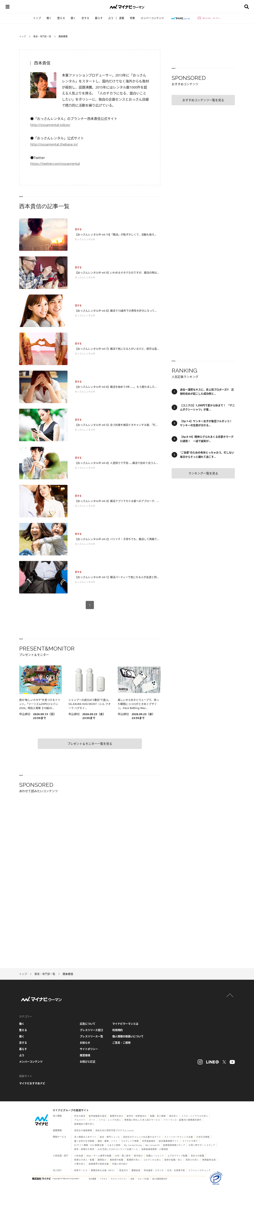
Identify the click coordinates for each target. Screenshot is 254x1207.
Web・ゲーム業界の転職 (98, 1155)
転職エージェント (155, 1155)
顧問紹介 (102, 1159)
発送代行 (123, 1170)
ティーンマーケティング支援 (178, 1137)
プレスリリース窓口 (91, 1030)
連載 (121, 18)
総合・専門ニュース (110, 1137)
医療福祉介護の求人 (84, 1124)
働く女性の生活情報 (84, 1141)
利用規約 (117, 1030)
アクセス (103, 1178)
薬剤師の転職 (116, 1159)
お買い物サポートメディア (202, 1145)
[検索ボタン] (246, 6)
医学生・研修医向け (137, 1116)
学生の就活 (79, 1116)
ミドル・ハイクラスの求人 (194, 1116)
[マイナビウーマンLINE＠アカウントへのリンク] (212, 1062)
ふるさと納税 (113, 1145)
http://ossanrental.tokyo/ (50, 125)
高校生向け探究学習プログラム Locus (114, 1130)
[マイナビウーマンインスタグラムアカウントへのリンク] (200, 1062)
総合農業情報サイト (169, 1141)
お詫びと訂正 (87, 1061)
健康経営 (135, 1170)
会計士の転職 (197, 1155)
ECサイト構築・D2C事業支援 (89, 1145)
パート (92, 1119)
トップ (37, 18)
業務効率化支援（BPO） (103, 1170)
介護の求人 (79, 1163)
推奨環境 (85, 1055)
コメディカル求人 (152, 1159)
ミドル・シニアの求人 (110, 1119)
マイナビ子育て (190, 1141)
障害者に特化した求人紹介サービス (142, 1119)
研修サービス (81, 1170)
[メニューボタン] (7, 6)
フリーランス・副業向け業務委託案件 (182, 1119)
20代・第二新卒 (123, 1155)
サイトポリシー (89, 1049)
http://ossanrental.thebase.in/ (54, 144)
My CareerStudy (133, 1145)
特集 (132, 18)
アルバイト (79, 1119)
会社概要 (92, 1178)
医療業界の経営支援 (99, 1163)
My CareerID (152, 1145)
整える (61, 18)
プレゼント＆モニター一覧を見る (89, 744)
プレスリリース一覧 (91, 1036)
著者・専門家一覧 (42, 36)
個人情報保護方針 (159, 1178)
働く (49, 18)
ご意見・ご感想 (121, 1042)
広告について (87, 1023)
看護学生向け (116, 1116)
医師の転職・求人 (173, 1159)
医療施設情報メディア (174, 1145)
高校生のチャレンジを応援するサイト (142, 1137)
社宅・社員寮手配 (176, 1170)
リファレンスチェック (199, 1170)
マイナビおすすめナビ (32, 1083)
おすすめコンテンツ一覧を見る (203, 100)
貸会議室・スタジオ (154, 1170)
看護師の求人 (133, 1159)
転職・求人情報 (158, 1116)
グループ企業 (143, 1178)
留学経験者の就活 (98, 1116)
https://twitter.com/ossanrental (55, 163)
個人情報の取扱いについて (128, 1036)
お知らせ (85, 1042)
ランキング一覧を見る (203, 473)
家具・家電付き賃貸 (84, 1149)
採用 (132, 1178)
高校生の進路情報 (83, 1130)
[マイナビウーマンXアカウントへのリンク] (224, 1062)
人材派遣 (78, 1155)
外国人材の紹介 (120, 1163)
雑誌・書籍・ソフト (108, 1141)
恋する (85, 18)
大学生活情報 (203, 1137)
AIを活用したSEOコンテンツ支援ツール (118, 1149)
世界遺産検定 (148, 1141)
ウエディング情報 (130, 1141)
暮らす (99, 18)
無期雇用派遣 (209, 1159)
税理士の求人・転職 (84, 1159)
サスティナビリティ (119, 1178)
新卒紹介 (138, 1155)
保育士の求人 (192, 1159)
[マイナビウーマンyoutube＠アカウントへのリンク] (232, 1062)
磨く (73, 18)
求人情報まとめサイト (85, 1137)
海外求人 (173, 1116)
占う (110, 18)
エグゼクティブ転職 (177, 1155)
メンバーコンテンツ (152, 18)
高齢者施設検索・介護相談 (154, 1149)
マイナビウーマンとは (125, 1023)
